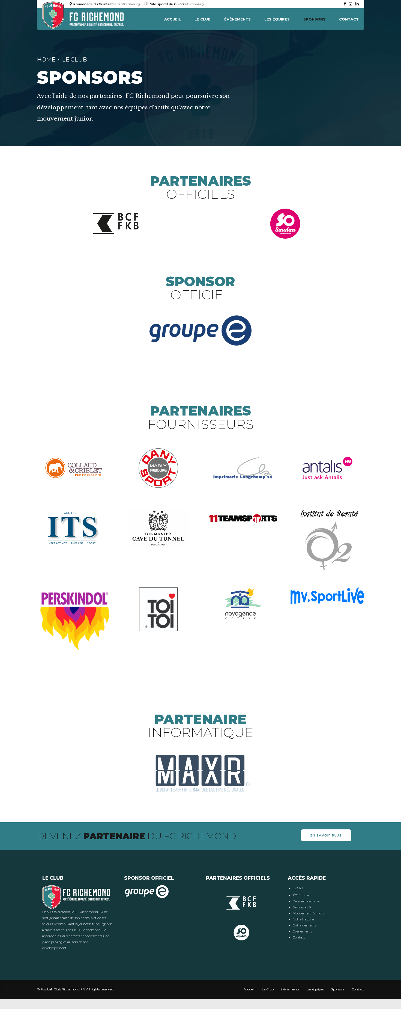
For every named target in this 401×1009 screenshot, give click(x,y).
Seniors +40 (302, 907)
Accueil (172, 19)
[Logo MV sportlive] (327, 595)
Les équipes (277, 19)
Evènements (302, 931)
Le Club (202, 19)
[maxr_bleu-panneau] (200, 773)
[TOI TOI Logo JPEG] (158, 609)
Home (46, 59)
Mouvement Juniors (308, 913)
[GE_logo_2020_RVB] (200, 330)
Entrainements (304, 925)
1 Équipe (301, 895)
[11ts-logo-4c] (243, 518)
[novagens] (243, 604)
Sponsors (314, 19)
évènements (237, 19)
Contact (349, 19)
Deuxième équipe (306, 901)
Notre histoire (303, 919)
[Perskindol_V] (73, 621)
